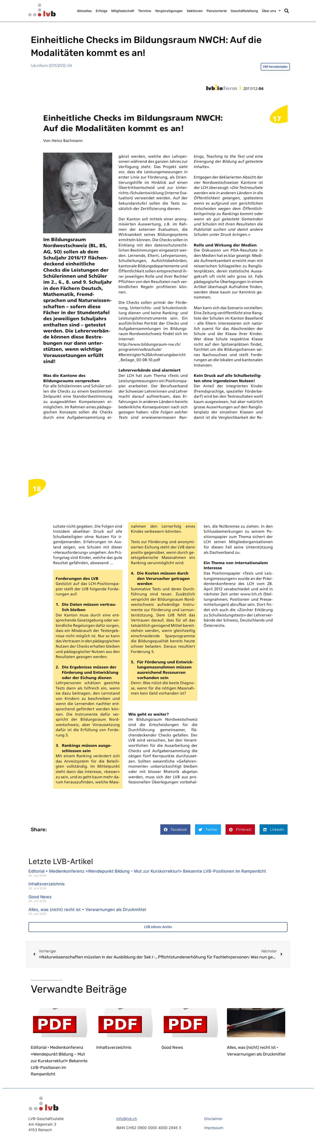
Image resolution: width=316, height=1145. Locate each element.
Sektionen (195, 11)
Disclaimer (213, 1118)
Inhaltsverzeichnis (46, 883)
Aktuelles (84, 11)
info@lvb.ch (126, 1118)
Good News (40, 896)
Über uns (269, 11)
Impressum (213, 1127)
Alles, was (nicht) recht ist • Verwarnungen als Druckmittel (87, 909)
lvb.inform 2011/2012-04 (51, 65)
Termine (144, 11)
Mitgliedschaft (122, 11)
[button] (286, 10)
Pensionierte (217, 11)
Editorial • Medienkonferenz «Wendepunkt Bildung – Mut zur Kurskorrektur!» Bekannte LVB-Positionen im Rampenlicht (147, 871)
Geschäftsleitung (244, 11)
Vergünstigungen (169, 11)
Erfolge (101, 11)
